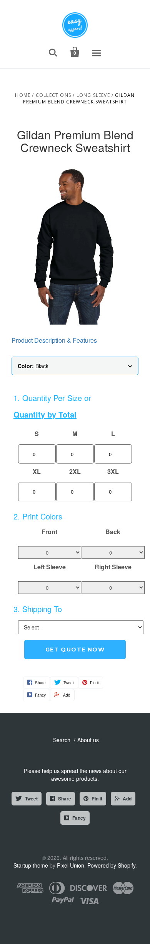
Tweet (31, 798)
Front (49, 532)
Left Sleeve (49, 567)
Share (64, 798)
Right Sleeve (113, 567)
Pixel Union (70, 865)
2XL (75, 471)
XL (37, 471)
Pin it (97, 798)
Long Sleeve (93, 95)
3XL (113, 471)
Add (127, 798)
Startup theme (30, 865)
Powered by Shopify (111, 865)
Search (61, 740)
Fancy (79, 817)
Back (112, 532)
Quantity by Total (45, 414)
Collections (53, 95)
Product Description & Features (54, 340)
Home (22, 95)
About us (88, 740)
